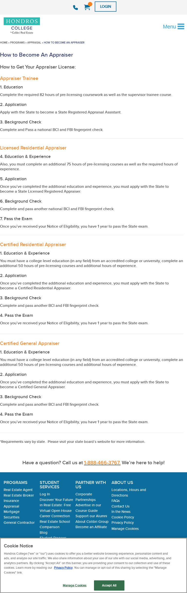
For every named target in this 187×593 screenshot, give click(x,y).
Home (4, 42)
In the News (121, 511)
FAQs (116, 500)
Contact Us (121, 506)
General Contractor (19, 522)
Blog (43, 532)
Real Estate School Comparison (55, 524)
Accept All (109, 585)
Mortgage (11, 511)
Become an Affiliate (91, 526)
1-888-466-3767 (76, 7)
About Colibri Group (92, 521)
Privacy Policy (123, 522)
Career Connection (55, 515)
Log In (45, 494)
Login (105, 6)
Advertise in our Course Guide (88, 507)
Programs (17, 42)
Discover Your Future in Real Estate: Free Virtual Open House (56, 505)
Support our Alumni (91, 515)
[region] (93, 565)
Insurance (11, 500)
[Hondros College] (30, 26)
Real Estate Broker (19, 495)
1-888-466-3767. (102, 462)
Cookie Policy (123, 517)
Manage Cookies (125, 528)
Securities (11, 517)
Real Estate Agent (18, 489)
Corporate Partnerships (85, 496)
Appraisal (34, 42)
